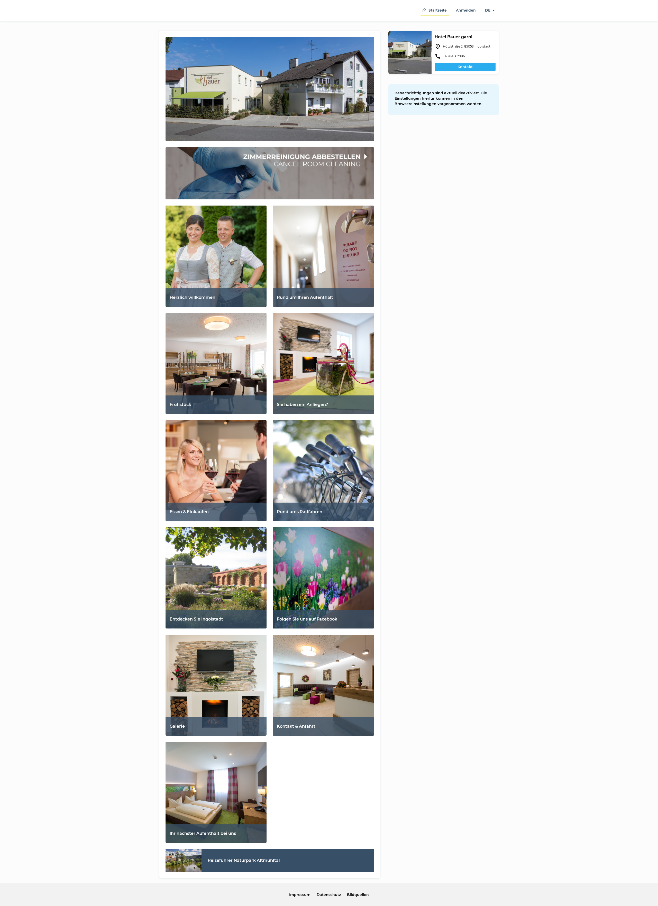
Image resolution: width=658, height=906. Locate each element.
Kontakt (465, 66)
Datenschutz (329, 894)
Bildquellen (358, 894)
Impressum (299, 894)
